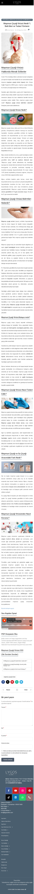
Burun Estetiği (4, 840)
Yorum (3, 707)
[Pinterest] (29, 790)
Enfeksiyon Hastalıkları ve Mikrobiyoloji (20, 19)
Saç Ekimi (3, 818)
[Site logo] (17, 2)
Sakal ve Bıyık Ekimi (6, 821)
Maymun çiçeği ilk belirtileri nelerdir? (16, 661)
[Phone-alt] (29, 797)
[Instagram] (22, 790)
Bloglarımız (4, 865)
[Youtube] (15, 790)
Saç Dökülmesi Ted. (6, 827)
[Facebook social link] (3, 682)
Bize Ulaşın (4, 867)
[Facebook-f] (8, 790)
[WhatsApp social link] (17, 682)
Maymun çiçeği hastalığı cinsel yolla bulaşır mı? (14, 665)
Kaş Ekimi (3, 824)
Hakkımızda (4, 862)
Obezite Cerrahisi (5, 832)
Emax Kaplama (4, 835)
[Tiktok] (8, 797)
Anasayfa (3, 859)
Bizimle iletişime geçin (7, 608)
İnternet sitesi (5, 743)
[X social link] (8, 682)
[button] (17, 661)
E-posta (4, 735)
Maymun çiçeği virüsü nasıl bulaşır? (15, 669)
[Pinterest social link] (12, 682)
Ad (2, 728)
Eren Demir (11, 30)
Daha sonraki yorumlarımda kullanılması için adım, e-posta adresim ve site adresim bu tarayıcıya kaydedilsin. (16, 753)
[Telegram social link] (21, 682)
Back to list (17, 690)
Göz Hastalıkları (5, 854)
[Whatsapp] (22, 797)
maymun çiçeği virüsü (9, 677)
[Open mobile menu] (2, 2)
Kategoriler (5, 19)
